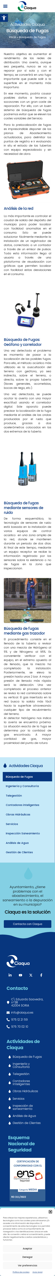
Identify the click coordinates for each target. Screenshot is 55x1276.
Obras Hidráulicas (18, 814)
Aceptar (27, 1248)
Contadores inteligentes (22, 805)
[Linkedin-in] (10, 975)
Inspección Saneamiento (23, 833)
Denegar (27, 1257)
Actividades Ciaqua (26, 765)
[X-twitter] (31, 975)
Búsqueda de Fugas (19, 777)
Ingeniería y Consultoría (22, 786)
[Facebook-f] (41, 975)
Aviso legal (37, 1272)
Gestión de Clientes (19, 852)
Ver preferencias (27, 1265)
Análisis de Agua (17, 843)
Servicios (12, 824)
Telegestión (14, 795)
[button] (4, 18)
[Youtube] (20, 975)
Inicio (12, 37)
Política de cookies (21, 1272)
